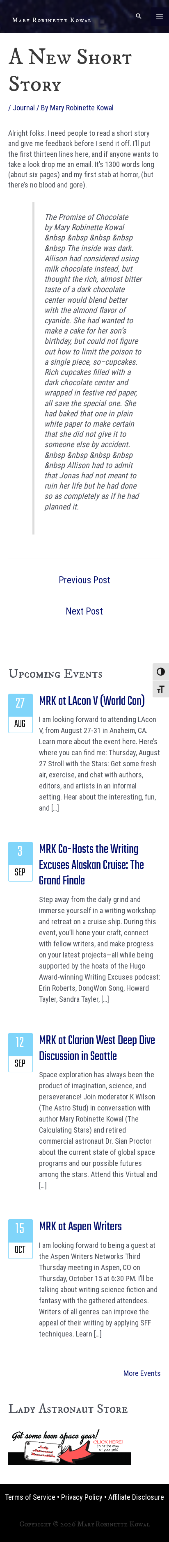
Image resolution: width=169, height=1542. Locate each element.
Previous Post (84, 580)
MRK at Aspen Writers (80, 1227)
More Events (142, 1373)
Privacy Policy (82, 1497)
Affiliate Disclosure (136, 1497)
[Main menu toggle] (160, 16)
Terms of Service (30, 1497)
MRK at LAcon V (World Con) (92, 701)
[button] (138, 16)
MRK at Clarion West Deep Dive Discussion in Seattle (97, 1048)
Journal (24, 107)
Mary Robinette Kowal (52, 20)
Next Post (84, 611)
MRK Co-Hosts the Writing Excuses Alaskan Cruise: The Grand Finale (91, 865)
